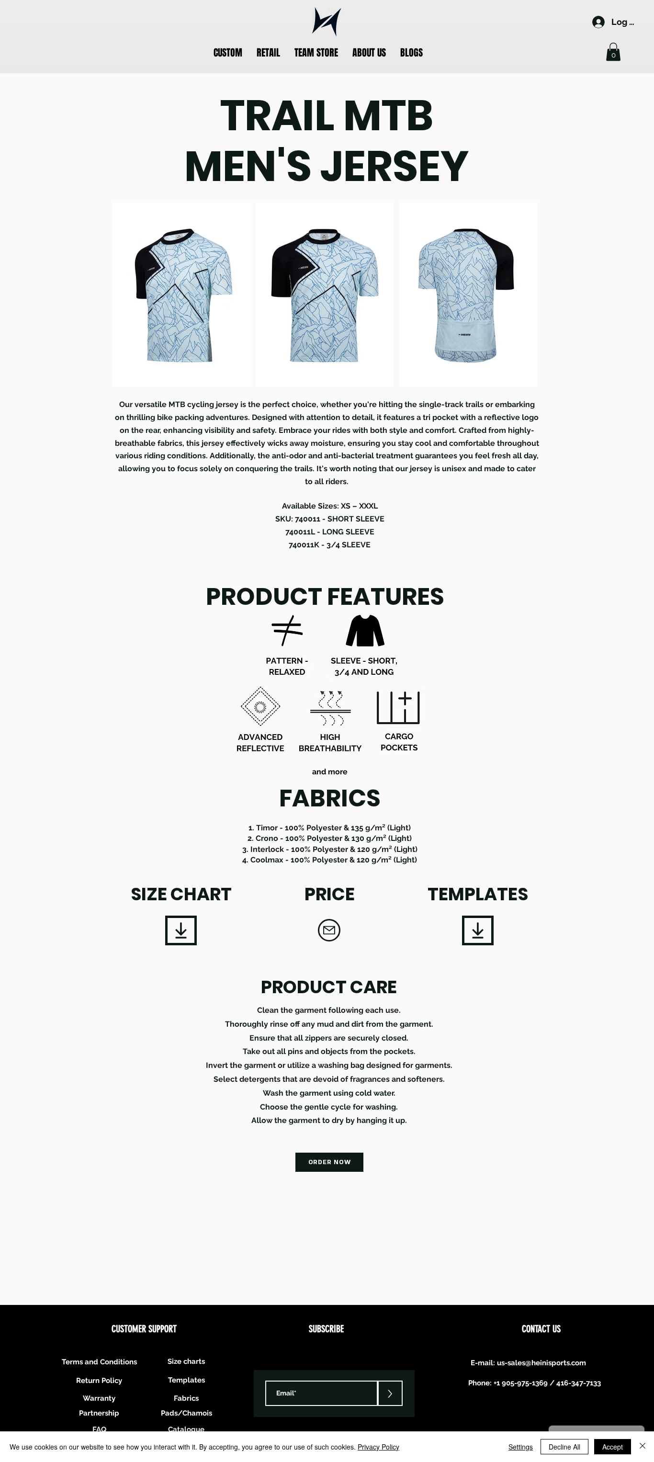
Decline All (564, 1446)
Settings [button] (520, 1446)
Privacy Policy (378, 1446)
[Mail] (329, 930)
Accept (612, 1446)
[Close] (642, 1446)
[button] (227, 53)
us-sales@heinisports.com (541, 1363)
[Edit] (181, 930)
